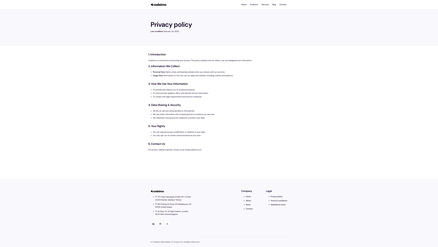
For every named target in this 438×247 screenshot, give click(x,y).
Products (254, 4)
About (244, 4)
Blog (274, 4)
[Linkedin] (153, 224)
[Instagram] (160, 224)
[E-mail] (167, 224)
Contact (283, 4)
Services (265, 4)
